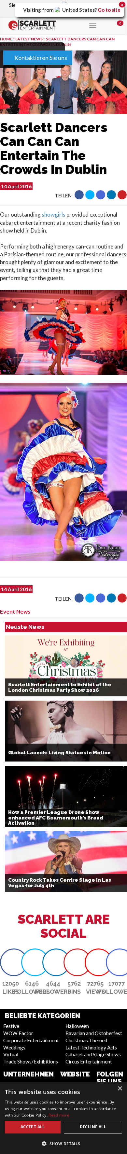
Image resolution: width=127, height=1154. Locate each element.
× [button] (119, 1088)
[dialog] (63, 1118)
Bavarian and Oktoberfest (93, 1033)
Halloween (77, 1026)
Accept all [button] (33, 1127)
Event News (15, 611)
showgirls (53, 214)
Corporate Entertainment (31, 1040)
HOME (6, 38)
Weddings (14, 1047)
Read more (59, 1115)
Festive (11, 1026)
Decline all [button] (93, 1127)
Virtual (10, 1054)
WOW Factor (18, 1033)
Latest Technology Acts (91, 1047)
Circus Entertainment (88, 1061)
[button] (79, 195)
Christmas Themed (86, 1040)
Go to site (109, 10)
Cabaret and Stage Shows (93, 1054)
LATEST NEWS (29, 38)
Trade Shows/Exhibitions (30, 1061)
